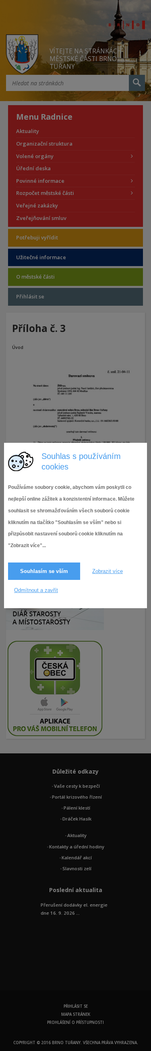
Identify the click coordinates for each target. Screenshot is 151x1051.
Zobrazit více (107, 571)
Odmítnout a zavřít (36, 590)
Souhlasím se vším (44, 571)
